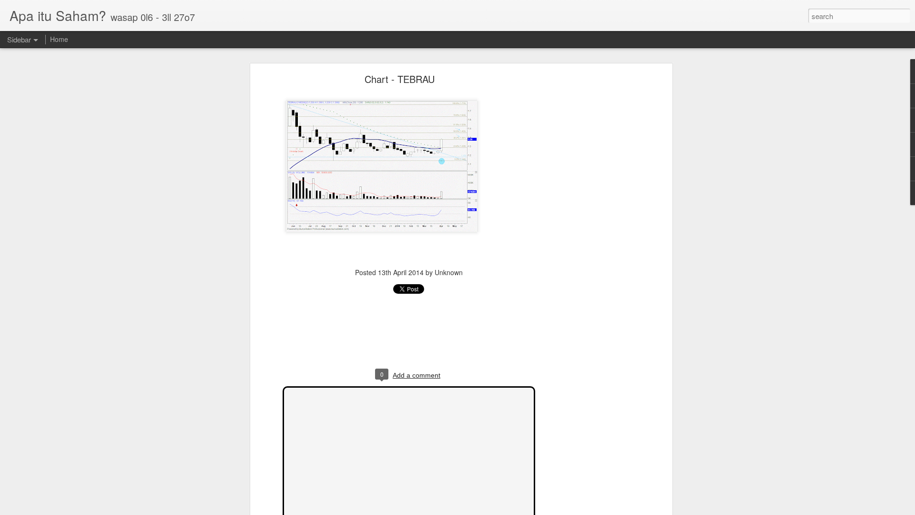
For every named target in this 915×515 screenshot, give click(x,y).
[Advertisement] (587, 227)
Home (59, 39)
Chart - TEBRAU (400, 79)
